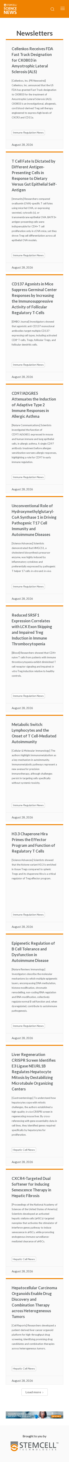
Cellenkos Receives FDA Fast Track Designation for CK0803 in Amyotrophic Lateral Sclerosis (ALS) (32, 60)
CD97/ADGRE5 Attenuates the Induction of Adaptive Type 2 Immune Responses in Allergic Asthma (34, 405)
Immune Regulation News (28, 132)
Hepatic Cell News (24, 1149)
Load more (33, 1392)
